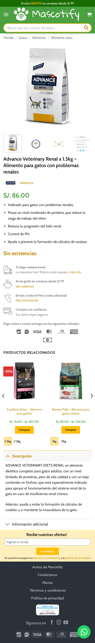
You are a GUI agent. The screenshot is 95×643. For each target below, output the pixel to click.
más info (75, 272)
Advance (26, 183)
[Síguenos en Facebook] (51, 622)
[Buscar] (86, 27)
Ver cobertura (25, 286)
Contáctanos (47, 575)
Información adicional (30, 524)
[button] (6, 14)
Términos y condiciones (48, 590)
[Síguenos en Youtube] (65, 622)
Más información (27, 300)
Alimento (39, 38)
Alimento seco (61, 38)
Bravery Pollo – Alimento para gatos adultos (70, 411)
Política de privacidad (47, 598)
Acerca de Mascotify (47, 567)
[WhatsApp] (84, 632)
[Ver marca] (10, 182)
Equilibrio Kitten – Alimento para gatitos (24, 411)
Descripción (22, 456)
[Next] (84, 86)
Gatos (23, 38)
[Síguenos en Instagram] (58, 622)
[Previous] (11, 86)
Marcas (47, 582)
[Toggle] (7, 456)
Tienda (8, 38)
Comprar (24, 429)
